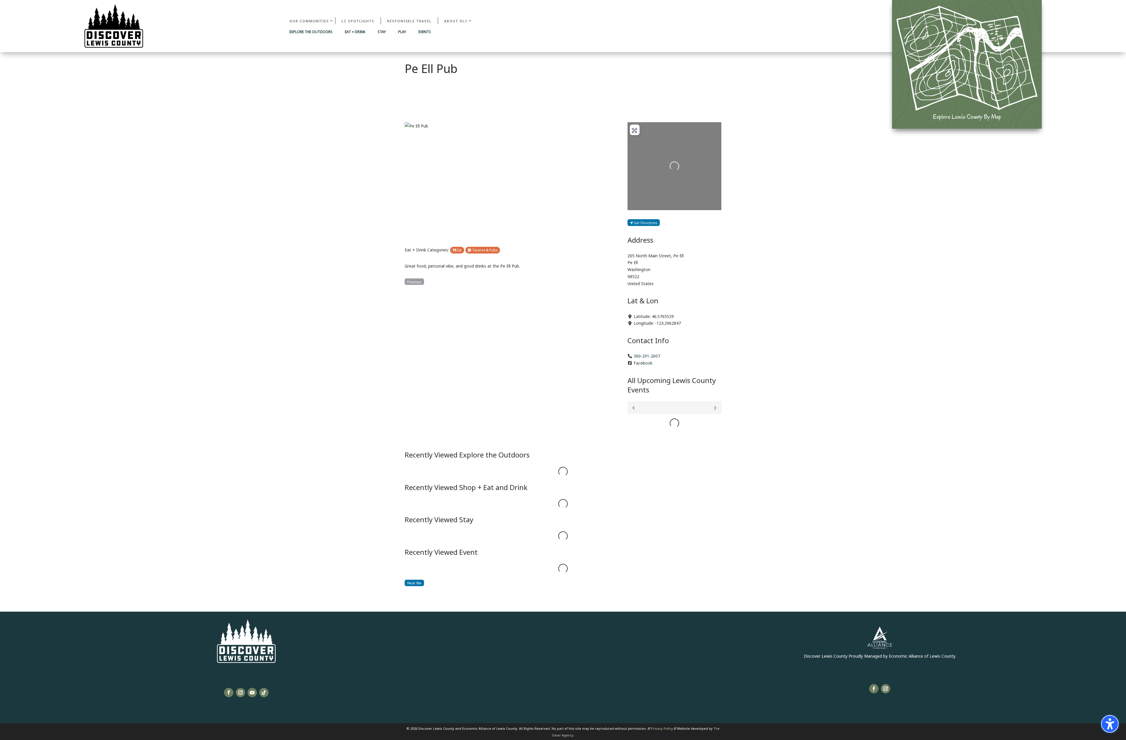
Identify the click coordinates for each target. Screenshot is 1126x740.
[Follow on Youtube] (252, 692)
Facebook (643, 362)
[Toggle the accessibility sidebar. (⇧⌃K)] (1110, 724)
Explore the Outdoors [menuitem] (311, 32)
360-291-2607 (647, 355)
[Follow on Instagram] (240, 692)
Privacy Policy (662, 728)
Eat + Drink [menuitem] (355, 32)
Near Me (414, 583)
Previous (414, 282)
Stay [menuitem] (382, 32)
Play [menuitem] (402, 32)
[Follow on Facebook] (228, 692)
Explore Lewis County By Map (967, 117)
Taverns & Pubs (484, 250)
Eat (459, 250)
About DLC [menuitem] (456, 20)
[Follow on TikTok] (264, 692)
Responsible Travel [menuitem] (409, 20)
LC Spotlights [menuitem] (358, 20)
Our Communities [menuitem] (309, 20)
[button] (420, 180)
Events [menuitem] (424, 32)
